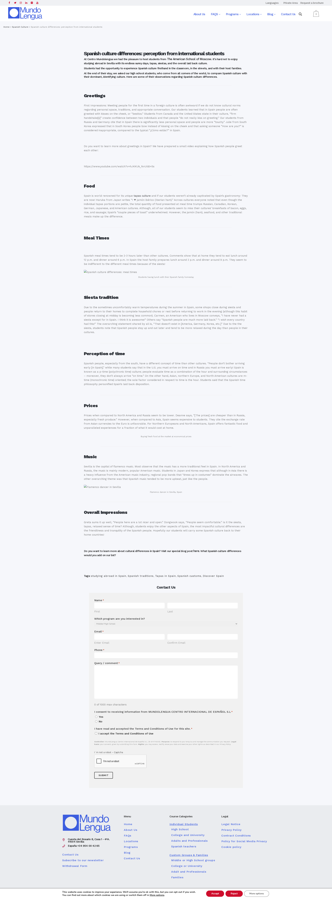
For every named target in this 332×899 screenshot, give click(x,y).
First (97, 611)
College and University (188, 835)
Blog (270, 14)
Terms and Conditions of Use (134, 733)
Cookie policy (231, 847)
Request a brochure (312, 2)
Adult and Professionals (188, 871)
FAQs (127, 835)
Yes (101, 716)
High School (180, 829)
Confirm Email (176, 642)
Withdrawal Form (74, 866)
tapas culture (142, 195)
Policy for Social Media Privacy (244, 841)
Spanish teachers (183, 846)
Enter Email (101, 642)
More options (157, 895)
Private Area (290, 2)
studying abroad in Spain (108, 576)
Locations (253, 14)
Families (177, 877)
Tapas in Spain (165, 576)
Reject (234, 893)
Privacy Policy (231, 830)
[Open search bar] (300, 14)
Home (6, 27)
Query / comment (107, 663)
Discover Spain (213, 576)
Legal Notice (231, 824)
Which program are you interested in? (119, 618)
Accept (215, 893)
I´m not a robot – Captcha (108, 752)
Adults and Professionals (189, 840)
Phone (99, 650)
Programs (232, 14)
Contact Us (288, 14)
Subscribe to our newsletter (83, 860)
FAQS (215, 14)
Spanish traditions (141, 576)
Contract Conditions (236, 835)
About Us (199, 14)
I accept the (126, 733)
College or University (186, 866)
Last (170, 611)
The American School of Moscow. (189, 59)
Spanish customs (189, 576)
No (100, 721)
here (196, 551)
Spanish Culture (20, 27)
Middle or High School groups (193, 860)
